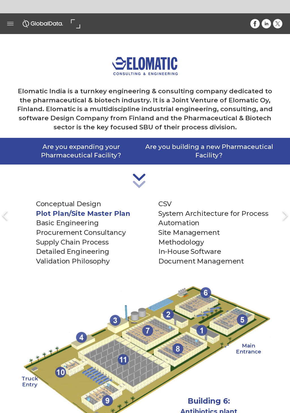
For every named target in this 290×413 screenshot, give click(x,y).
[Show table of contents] (10, 23)
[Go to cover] (43, 23)
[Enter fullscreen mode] (75, 23)
